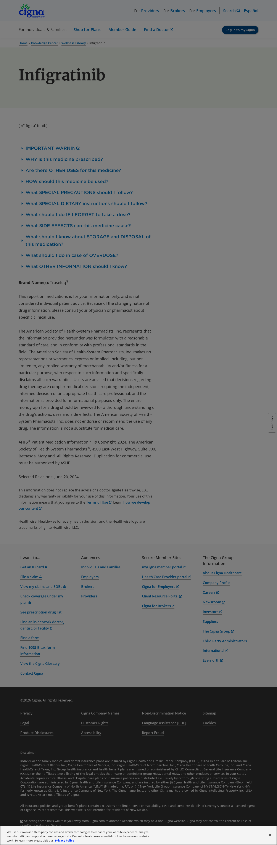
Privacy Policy (64, 840)
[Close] (270, 835)
